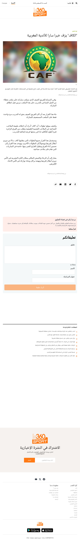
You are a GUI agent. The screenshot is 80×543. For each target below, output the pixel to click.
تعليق (73, 245)
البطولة (75, 492)
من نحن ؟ (55, 488)
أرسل (29, 460)
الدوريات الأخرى (73, 517)
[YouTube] (36, 479)
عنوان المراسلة (69, 277)
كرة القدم (74, 31)
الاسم (73, 268)
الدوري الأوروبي (73, 503)
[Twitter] (40, 479)
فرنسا (75, 512)
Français (4, 3)
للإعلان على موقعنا (53, 492)
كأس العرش (74, 494)
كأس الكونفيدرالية (72, 499)
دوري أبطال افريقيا (72, 497)
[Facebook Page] (44, 479)
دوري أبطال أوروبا (72, 501)
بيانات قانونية (55, 494)
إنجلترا (75, 506)
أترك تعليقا (40, 287)
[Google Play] (33, 530)
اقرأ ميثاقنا (72, 229)
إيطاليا (75, 510)
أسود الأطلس (73, 490)
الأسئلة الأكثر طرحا (53, 490)
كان (76, 488)
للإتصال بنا (55, 497)
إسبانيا (75, 508)
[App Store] (47, 530)
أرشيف (56, 499)
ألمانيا (75, 515)
